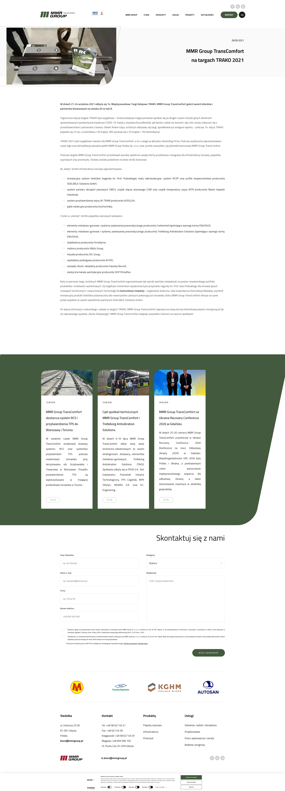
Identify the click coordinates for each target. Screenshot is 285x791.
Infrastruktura (150, 731)
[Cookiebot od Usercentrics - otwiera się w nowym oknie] (90, 788)
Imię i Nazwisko (67, 555)
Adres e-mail (65, 573)
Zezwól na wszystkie (191, 777)
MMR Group (131, 15)
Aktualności (207, 15)
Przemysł (148, 738)
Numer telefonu (67, 608)
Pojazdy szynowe (152, 725)
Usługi (175, 15)
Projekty (189, 15)
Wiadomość (151, 573)
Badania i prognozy (195, 744)
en (242, 15)
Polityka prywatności (130, 643)
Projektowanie (192, 731)
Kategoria (150, 555)
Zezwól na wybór (191, 782)
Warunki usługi (143, 643)
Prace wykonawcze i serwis (199, 738)
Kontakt (229, 15)
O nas (146, 15)
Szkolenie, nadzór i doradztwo (201, 725)
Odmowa (191, 787)
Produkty (161, 15)
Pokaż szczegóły (160, 787)
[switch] (124, 787)
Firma (62, 591)
